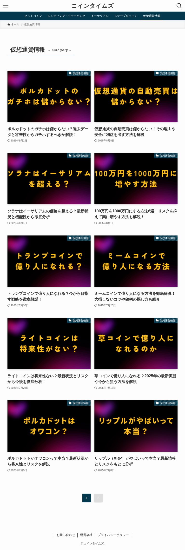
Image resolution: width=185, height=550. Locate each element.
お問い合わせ (65, 535)
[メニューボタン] (6, 6)
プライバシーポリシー (113, 535)
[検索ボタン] (179, 6)
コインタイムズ (93, 6)
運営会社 (86, 535)
